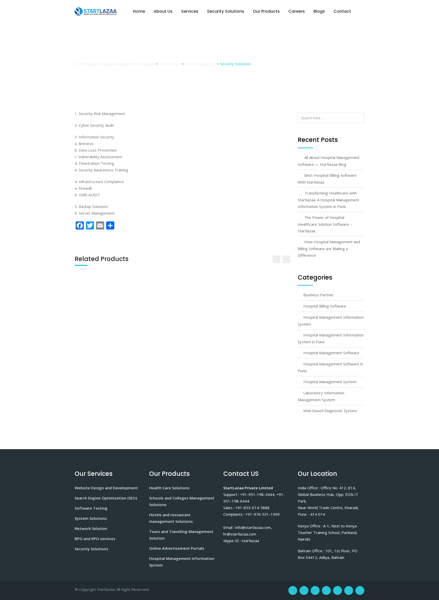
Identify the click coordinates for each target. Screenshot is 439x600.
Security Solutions (225, 11)
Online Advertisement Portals (176, 548)
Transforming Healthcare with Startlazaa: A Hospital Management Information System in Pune (328, 199)
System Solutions (91, 518)
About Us (163, 11)
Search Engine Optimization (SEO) (106, 497)
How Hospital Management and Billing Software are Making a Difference (329, 248)
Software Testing (91, 508)
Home (139, 11)
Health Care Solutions (169, 487)
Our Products (266, 11)
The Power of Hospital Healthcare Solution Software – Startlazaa (325, 224)
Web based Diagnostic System (330, 410)
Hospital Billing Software (324, 306)
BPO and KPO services (95, 538)
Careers (296, 11)
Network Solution (91, 528)
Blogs (319, 11)
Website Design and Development (106, 487)
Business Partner (318, 294)
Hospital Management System (329, 381)
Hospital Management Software (331, 352)
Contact (342, 11)
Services (189, 11)
